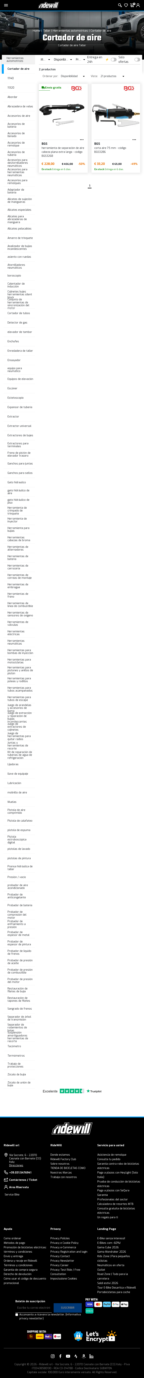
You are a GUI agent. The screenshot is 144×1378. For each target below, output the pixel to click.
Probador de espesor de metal (18, 933)
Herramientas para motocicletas (19, 661)
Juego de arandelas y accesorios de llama (19, 708)
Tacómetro (14, 1046)
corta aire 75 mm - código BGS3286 (110, 150)
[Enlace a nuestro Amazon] (83, 1356)
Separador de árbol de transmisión (19, 1018)
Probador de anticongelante (17, 896)
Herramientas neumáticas (16, 642)
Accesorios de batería (16, 125)
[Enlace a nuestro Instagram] (52, 1356)
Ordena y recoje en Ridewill (20, 1261)
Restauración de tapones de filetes (19, 999)
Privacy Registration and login (68, 1252)
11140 (11, 78)
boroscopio (14, 275)
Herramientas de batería (18, 558)
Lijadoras (13, 764)
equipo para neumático (15, 370)
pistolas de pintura (19, 858)
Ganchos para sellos (20, 473)
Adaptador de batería (16, 191)
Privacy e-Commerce (63, 1247)
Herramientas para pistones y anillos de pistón (20, 670)
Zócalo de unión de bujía (19, 1084)
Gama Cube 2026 (108, 1247)
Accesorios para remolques (17, 182)
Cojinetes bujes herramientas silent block (20, 294)
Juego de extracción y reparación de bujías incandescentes (20, 717)
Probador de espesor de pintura (19, 943)
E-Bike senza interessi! (111, 1238)
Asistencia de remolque (111, 1155)
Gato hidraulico (17, 482)
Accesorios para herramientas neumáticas (17, 172)
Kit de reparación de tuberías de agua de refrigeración (20, 755)
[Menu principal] (6, 5)
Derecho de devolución (18, 1274)
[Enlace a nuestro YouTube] (68, 1356)
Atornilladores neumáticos (16, 266)
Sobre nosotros (60, 1164)
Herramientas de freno (18, 595)
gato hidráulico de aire (18, 492)
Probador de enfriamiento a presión (17, 924)
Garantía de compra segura (21, 1270)
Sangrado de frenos (20, 1009)
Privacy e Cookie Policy (64, 1243)
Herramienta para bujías (18, 529)
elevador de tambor (20, 332)
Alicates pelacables (20, 228)
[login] (138, 5)
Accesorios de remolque (16, 144)
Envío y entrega (13, 1256)
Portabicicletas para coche (113, 1292)
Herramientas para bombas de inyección (20, 651)
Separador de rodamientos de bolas (17, 1027)
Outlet (101, 1270)
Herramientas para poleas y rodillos (19, 680)
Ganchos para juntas (20, 463)
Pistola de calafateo (20, 821)
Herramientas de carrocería (18, 567)
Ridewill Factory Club (63, 1159)
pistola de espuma (19, 830)
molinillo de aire (17, 792)
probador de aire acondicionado (18, 886)
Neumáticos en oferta (110, 1265)
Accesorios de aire (19, 116)
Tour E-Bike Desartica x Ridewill (116, 1287)
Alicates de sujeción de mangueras (20, 200)
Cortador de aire (101, 31)
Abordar (12, 97)
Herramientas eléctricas (16, 633)
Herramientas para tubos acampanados (20, 689)
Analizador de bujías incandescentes (20, 247)
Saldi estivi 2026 (107, 1283)
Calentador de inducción (16, 285)
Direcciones (16, 1165)
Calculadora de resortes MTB (115, 1204)
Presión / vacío (17, 877)
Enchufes (13, 341)
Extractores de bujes (20, 435)
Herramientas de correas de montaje (20, 576)
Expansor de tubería (20, 407)
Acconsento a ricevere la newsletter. (50, 1316)
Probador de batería (20, 905)
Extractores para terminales (18, 445)
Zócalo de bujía (17, 1074)
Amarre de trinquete (20, 238)
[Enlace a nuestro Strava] (76, 1356)
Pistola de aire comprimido (16, 811)
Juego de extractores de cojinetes (17, 727)
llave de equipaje (18, 774)
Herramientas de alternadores (18, 548)
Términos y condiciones (18, 1265)
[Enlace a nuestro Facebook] (60, 1356)
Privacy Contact (60, 1256)
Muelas (12, 802)
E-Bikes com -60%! (109, 1243)
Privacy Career (59, 1265)
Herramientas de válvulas (18, 623)
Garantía (102, 1195)
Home (36, 31)
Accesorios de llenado (16, 135)
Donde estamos (60, 1155)
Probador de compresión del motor (17, 915)
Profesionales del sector (112, 1199)
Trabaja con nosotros (63, 1177)
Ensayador (14, 360)
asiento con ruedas (19, 257)
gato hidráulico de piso (18, 501)
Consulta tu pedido (108, 1159)
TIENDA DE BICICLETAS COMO (68, 1168)
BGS (44, 144)
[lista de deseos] (126, 5)
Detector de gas (17, 322)
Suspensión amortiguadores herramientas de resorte (18, 1037)
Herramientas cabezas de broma (19, 539)
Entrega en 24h (94, 59)
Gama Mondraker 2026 (111, 1252)
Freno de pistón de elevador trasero (19, 454)
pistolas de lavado (19, 849)
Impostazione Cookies (63, 1278)
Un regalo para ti (107, 1217)
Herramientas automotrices (70, 31)
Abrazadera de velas (20, 106)
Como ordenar (12, 1238)
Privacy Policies (60, 1238)
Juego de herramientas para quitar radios (19, 736)
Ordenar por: (50, 76)
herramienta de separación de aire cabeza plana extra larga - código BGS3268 (63, 152)
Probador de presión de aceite (20, 962)
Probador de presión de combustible (20, 971)
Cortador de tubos (19, 313)
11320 (11, 87)
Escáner (12, 388)
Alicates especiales (19, 210)
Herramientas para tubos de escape (19, 698)
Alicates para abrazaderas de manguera (17, 219)
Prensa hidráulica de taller (20, 868)
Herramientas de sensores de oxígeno (20, 614)
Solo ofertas (123, 59)
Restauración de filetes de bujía (18, 990)
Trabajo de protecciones (15, 1065)
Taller (46, 31)
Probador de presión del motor (20, 980)
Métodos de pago (14, 1243)
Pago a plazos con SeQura (113, 1190)
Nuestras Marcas (61, 1172)
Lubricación (14, 783)
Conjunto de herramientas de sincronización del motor (18, 304)
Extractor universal (19, 426)
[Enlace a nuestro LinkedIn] (91, 1356)
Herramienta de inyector (17, 520)
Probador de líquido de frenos (19, 952)
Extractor (13, 416)
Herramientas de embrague (18, 586)
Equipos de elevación (20, 379)
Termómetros (16, 1056)
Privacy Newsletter (62, 1261)
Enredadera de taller (20, 351)
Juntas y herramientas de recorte (18, 745)
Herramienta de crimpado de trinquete (17, 510)
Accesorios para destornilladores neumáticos (18, 163)
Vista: (94, 76)
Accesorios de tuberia (16, 153)
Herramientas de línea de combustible (20, 605)
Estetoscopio (16, 398)
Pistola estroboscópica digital (17, 839)
